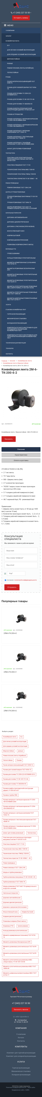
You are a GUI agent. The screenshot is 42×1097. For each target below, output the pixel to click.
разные (10, 63)
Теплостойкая (12, 72)
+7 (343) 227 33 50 (21, 13)
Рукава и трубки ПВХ (15, 114)
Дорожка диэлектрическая (18, 222)
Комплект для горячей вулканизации (21, 1053)
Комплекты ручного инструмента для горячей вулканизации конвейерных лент (22, 336)
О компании (10, 30)
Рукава (8, 77)
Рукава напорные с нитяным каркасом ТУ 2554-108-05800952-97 (22, 125)
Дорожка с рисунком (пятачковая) (20, 226)
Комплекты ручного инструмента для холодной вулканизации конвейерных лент (22, 329)
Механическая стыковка (17, 318)
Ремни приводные (12, 183)
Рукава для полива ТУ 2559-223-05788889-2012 (19, 94)
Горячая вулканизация (16, 314)
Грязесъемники (13, 253)
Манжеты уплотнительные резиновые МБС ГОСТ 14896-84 (22, 293)
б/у (8, 45)
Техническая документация (16, 343)
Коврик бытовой (13, 235)
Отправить (11, 587)
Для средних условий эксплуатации (21, 54)
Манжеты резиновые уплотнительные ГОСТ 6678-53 (22, 275)
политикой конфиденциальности (25, 580)
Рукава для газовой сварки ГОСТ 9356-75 (21, 88)
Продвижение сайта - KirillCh (20, 1090)
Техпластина (10, 153)
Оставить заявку (21, 18)
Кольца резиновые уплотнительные (21, 258)
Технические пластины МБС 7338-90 (20, 169)
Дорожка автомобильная (17, 217)
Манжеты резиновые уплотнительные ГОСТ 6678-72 (22, 281)
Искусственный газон (15, 231)
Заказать (9, 439)
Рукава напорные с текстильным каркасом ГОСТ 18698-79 (20, 137)
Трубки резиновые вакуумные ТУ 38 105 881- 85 (22, 197)
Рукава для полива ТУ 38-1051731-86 (20, 99)
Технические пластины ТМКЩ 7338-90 (21, 174)
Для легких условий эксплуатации (21, 50)
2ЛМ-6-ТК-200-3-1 (10, 672)
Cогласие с (22, 580)
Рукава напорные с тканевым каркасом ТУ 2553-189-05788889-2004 (20, 143)
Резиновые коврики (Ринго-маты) (20, 244)
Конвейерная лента (12, 41)
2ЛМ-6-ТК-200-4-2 (10, 633)
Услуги (8, 304)
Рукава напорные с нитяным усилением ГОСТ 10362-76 (18, 131)
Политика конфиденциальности (16, 1087)
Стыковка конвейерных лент (16, 309)
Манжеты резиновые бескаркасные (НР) (21, 269)
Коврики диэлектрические (17, 240)
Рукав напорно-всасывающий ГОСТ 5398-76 (21, 82)
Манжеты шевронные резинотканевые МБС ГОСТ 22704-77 (22, 298)
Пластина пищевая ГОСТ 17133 (18, 165)
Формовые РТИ (11, 249)
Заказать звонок (21, 1010)
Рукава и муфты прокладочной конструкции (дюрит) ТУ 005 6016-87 (21, 109)
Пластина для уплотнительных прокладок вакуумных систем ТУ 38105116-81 (20, 159)
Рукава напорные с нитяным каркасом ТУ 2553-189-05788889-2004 (22, 119)
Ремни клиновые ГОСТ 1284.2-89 (19, 187)
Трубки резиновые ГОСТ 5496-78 (19, 202)
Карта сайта (31, 1087)
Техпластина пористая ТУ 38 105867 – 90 (22, 178)
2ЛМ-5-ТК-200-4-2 (10, 711)
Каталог (8, 36)
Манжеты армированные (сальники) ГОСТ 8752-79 (21, 263)
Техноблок (9, 348)
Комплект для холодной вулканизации (21, 1056)
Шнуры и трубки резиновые (15, 192)
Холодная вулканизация (17, 323)
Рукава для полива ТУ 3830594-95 (19, 104)
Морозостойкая (13, 59)
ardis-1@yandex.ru (22, 1017)
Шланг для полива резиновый (19, 148)
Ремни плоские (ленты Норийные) (20, 68)
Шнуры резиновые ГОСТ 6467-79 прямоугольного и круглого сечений (22, 207)
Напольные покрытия (13, 213)
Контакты (9, 354)
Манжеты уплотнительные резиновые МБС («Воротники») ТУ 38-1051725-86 (22, 287)
